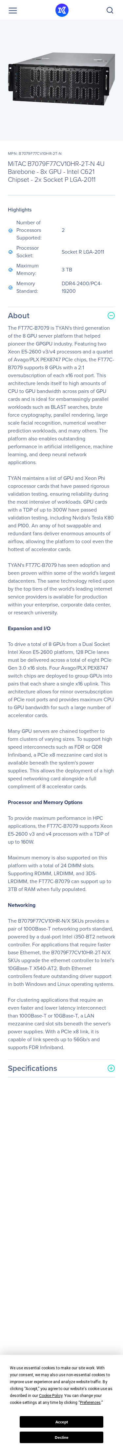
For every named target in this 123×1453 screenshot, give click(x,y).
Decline (62, 1437)
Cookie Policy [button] (50, 1395)
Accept (61, 1422)
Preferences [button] (90, 1402)
